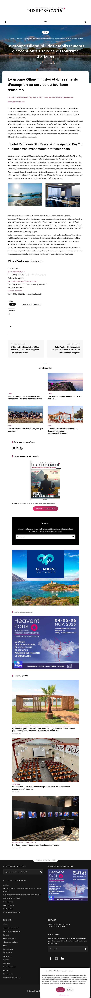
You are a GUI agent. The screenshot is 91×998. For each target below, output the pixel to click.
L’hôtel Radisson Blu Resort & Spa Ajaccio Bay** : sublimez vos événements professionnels (40, 97)
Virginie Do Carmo (40, 64)
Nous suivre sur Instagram (45, 860)
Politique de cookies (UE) (11, 912)
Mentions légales (8, 905)
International (17, 842)
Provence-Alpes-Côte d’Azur (12, 977)
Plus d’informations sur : (16, 102)
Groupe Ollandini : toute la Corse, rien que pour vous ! (25, 430)
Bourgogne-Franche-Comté (11, 931)
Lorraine (6, 960)
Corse (45, 32)
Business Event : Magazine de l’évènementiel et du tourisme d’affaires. (22, 890)
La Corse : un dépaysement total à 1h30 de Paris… (64, 398)
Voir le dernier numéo (45, 508)
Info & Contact (8, 902)
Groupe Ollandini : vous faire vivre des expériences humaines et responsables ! (25, 398)
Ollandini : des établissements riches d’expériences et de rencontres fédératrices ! (63, 431)
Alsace (5, 924)
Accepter (60, 990)
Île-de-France (35, 726)
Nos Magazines (8, 909)
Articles (18, 39)
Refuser (69, 990)
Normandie (16, 784)
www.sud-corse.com (15, 291)
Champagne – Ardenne (10, 942)
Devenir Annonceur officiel (12, 898)
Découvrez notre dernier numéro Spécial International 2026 (22, 895)
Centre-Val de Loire (9, 938)
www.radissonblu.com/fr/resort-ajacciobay (22, 281)
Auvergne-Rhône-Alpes (20, 726)
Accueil (11, 39)
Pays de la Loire (8, 974)
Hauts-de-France (8, 949)
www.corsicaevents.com (16, 272)
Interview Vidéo (47, 726)
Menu (45, 22)
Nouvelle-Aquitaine (62, 726)
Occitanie (6, 970)
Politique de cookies (64, 995)
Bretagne (6, 935)
